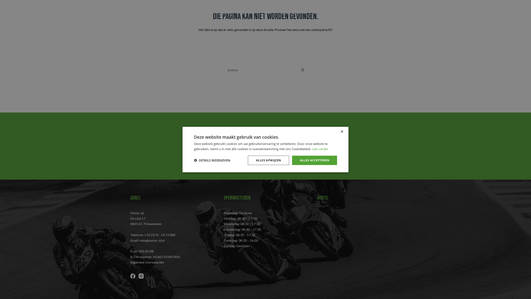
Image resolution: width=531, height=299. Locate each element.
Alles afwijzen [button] (268, 160)
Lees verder (320, 149)
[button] (212, 160)
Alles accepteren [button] (314, 160)
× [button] (341, 131)
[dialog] (265, 149)
